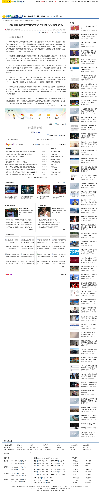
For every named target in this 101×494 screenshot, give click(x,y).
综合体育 (6, 479)
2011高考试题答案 (9, 449)
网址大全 (75, 474)
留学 (60, 469)
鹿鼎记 (40, 480)
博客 (85, 1)
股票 (39, 463)
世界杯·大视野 (9, 234)
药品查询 (88, 463)
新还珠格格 (7, 447)
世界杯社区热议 (43, 205)
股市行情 (75, 469)
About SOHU (63, 486)
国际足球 (6, 473)
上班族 (58, 445)
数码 (39, 474)
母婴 (39, 469)
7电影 (31, 445)
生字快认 (75, 482)
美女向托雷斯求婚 (23, 208)
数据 (24, 475)
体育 (45, 1)
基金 (47, 463)
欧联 (20, 475)
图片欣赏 (88, 471)
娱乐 (50, 1)
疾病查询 (75, 471)
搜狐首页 (38, 1)
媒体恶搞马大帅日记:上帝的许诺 (15, 157)
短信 (44, 480)
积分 (52, 16)
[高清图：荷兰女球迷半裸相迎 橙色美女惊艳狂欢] (27, 255)
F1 (11, 481)
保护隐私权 (56, 486)
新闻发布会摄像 (55, 162)
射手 (56, 16)
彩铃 (48, 480)
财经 (55, 1)
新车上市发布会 (55, 174)
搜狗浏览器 (76, 478)
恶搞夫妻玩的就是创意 (13, 159)
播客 (76, 1)
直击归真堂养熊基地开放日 (45, 139)
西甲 (19, 473)
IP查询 (88, 465)
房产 (63, 1)
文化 (52, 471)
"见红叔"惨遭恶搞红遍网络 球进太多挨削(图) (19, 154)
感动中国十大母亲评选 (23, 449)
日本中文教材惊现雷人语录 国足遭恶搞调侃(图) (20, 167)
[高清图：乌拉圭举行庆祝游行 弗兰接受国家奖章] (43, 255)
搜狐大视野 (86, 445)
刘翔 (19, 481)
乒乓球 (12, 479)
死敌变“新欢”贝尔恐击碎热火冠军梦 (48, 227)
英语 (64, 469)
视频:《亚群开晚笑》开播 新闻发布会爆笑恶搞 (20, 174)
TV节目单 (75, 480)
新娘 (43, 469)
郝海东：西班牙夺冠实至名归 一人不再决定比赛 (19, 222)
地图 (44, 482)
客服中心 (43, 486)
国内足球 (6, 467)
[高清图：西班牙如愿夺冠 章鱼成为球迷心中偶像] (12, 255)
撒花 (31, 118)
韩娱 (56, 463)
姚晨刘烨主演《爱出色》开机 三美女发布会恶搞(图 (21, 172)
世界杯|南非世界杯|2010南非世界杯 (12, 20)
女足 (23, 469)
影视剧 (61, 465)
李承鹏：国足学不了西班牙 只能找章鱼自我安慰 (19, 220)
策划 (38, 16)
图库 (29, 16)
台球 (24, 479)
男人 (47, 474)
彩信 (52, 480)
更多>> (64, 267)
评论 (33, 16)
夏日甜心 (19, 445)
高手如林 (59, 447)
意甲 (15, 473)
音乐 (60, 463)
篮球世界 (6, 461)
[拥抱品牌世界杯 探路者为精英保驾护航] (12, 241)
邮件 (82, 1)
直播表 (24, 461)
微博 (79, 1)
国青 (19, 469)
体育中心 (6, 458)
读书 (56, 471)
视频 (72, 1)
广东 (51, 478)
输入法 (40, 482)
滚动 (23, 481)
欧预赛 (12, 475)
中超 (12, 467)
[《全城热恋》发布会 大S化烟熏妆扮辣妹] (43, 189)
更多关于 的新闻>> (37, 177)
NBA (12, 461)
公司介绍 (70, 486)
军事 (39, 461)
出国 (56, 469)
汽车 (60, 1)
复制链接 (54, 32)
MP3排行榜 (89, 469)
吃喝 (47, 471)
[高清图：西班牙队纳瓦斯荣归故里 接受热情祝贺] (59, 241)
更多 (63, 124)
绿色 (64, 471)
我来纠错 (63, 105)
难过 (39, 118)
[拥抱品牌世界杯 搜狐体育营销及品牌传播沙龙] (27, 241)
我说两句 (92, 1)
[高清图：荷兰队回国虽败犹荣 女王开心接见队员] (59, 255)
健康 (43, 471)
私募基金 (45, 447)
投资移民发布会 (55, 159)
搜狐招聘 (32, 486)
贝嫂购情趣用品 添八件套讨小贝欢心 (48, 220)
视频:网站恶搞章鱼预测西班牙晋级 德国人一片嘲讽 (21, 164)
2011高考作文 (60, 449)
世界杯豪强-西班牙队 (28, 20)
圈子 (39, 478)
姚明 (19, 463)
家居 (66, 1)
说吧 (48, 482)
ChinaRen (40, 458)
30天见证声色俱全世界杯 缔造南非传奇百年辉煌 (19, 227)
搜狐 (35, 458)
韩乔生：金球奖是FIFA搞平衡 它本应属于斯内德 (19, 224)
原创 (60, 471)
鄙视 (48, 118)
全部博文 (87, 486)
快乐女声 (45, 445)
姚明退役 (19, 447)
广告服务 (38, 486)
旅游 (35, 471)
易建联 (24, 463)
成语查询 (75, 465)
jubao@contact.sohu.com (57, 490)
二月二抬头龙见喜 (12, 139)
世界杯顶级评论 (10, 205)
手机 (43, 474)
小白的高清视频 (55, 151)
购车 (39, 465)
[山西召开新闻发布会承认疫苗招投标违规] (27, 189)
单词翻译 (88, 474)
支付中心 (26, 486)
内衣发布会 (53, 169)
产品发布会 (53, 167)
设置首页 (14, 486)
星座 (47, 469)
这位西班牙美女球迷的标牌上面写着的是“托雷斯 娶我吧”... (26, 212)
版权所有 (67, 488)
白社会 (59, 124)
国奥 (15, 469)
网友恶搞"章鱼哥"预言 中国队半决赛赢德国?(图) (20, 169)
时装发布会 (53, 164)
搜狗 (97, 1)
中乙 (24, 467)
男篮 (15, 463)
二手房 (48, 465)
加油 (22, 118)
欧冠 (17, 475)
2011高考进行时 (74, 445)
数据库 (43, 16)
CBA (12, 463)
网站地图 (75, 486)
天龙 (35, 480)
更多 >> (31, 229)
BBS (88, 1)
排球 (17, 479)
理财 (43, 463)
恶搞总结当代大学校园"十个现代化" (16, 162)
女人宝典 (88, 480)
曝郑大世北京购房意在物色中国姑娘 (48, 224)
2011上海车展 (34, 447)
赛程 (48, 16)
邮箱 (43, 478)
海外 (23, 473)
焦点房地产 (47, 458)
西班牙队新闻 (39, 20)
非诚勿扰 (72, 447)
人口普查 (85, 447)
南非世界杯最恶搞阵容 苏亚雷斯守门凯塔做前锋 (20, 151)
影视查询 (75, 463)
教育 (52, 469)
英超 (12, 473)
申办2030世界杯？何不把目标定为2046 (49, 222)
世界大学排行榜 (87, 449)
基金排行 (88, 461)
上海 (47, 478)
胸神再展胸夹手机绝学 (58, 208)
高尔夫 (15, 481)
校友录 (63, 474)
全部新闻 (81, 486)
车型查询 (88, 478)
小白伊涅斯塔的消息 (56, 157)
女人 (69, 1)
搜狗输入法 (76, 461)
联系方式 (49, 486)
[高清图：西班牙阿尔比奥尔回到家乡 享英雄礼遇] (43, 241)
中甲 (20, 467)
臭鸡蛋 (57, 118)
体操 (20, 479)
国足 (12, 469)
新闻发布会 (53, 154)
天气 (39, 471)
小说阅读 (88, 482)
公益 (43, 461)
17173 (53, 458)
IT (57, 1)
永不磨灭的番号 (8, 445)
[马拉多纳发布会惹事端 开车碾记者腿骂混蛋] (11, 189)
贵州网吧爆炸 (46, 449)
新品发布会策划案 (56, 172)
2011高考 (72, 449)
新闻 (42, 1)
